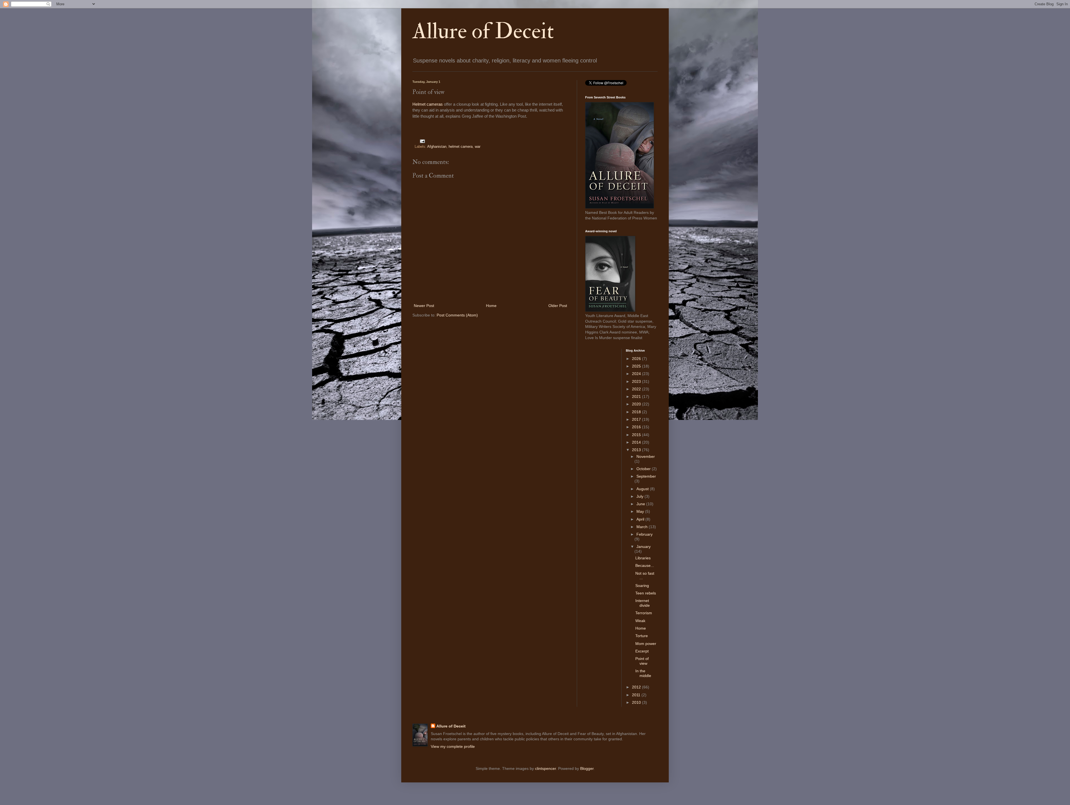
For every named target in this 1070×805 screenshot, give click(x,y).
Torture (641, 636)
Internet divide (642, 603)
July (640, 496)
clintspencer (545, 768)
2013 (637, 450)
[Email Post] (421, 141)
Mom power (645, 643)
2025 (637, 366)
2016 (637, 427)
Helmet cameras (427, 104)
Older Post (557, 305)
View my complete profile (453, 746)
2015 (637, 434)
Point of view (642, 661)
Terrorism (643, 613)
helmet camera (461, 147)
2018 (637, 412)
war (477, 147)
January (643, 546)
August (643, 489)
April (640, 519)
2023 (637, 381)
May (640, 511)
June (641, 504)
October (644, 468)
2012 (637, 687)
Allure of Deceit (483, 31)
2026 (637, 358)
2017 (637, 419)
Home (491, 305)
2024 (637, 373)
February (644, 534)
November (645, 456)
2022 (637, 389)
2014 (637, 442)
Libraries (643, 558)
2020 (637, 404)
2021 (637, 396)
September (646, 476)
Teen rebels (645, 593)
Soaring (642, 585)
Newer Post (424, 305)
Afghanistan (436, 147)
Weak (640, 620)
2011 (636, 695)
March (642, 526)
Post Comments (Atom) (457, 315)
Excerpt (642, 651)
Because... (644, 565)
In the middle (643, 673)
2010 (637, 702)
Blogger (587, 768)
